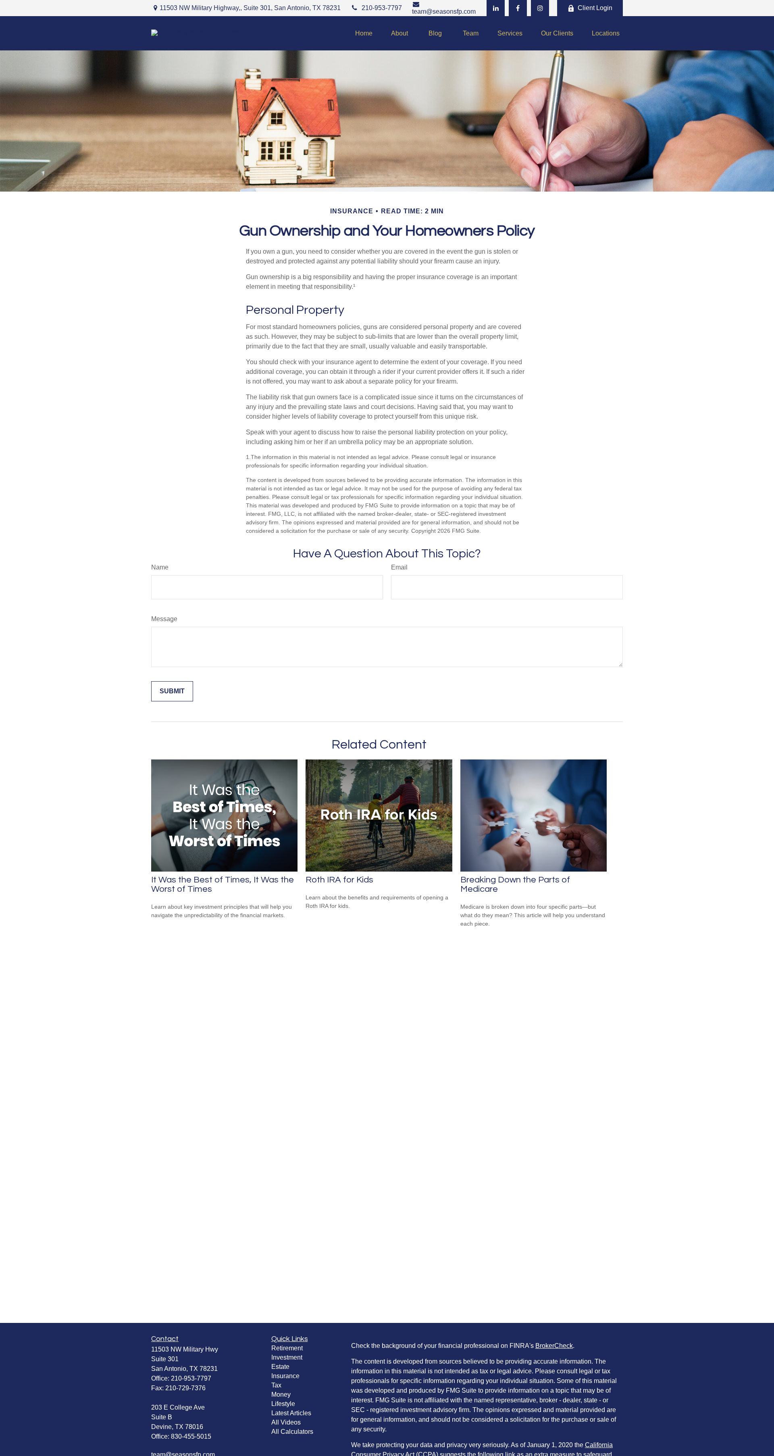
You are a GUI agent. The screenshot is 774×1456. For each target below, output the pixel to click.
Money (281, 1394)
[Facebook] (518, 8)
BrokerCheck (554, 1345)
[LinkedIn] (496, 8)
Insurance (285, 1376)
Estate (280, 1366)
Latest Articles (291, 1413)
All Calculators (292, 1431)
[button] (364, 33)
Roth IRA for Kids (339, 879)
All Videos (286, 1422)
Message (164, 618)
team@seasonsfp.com (444, 11)
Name (160, 567)
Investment (286, 1357)
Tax (276, 1385)
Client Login (595, 7)
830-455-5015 (191, 1436)
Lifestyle (283, 1403)
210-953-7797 (382, 7)
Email (399, 567)
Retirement (287, 1348)
